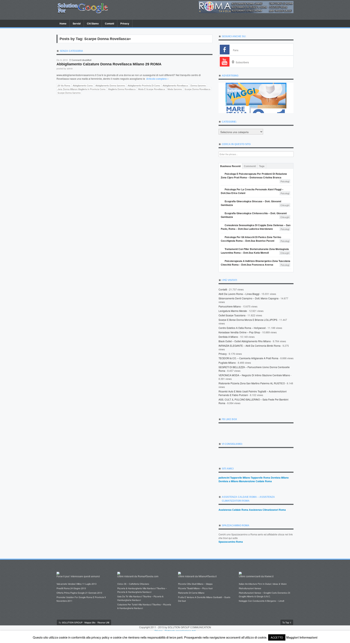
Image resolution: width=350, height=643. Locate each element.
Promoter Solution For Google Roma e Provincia (80, 597)
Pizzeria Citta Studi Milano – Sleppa (195, 583)
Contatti (109, 23)
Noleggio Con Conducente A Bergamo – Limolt (261, 600)
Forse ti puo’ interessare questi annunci (78, 576)
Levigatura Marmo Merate (233, 310)
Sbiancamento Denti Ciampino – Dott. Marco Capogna (249, 298)
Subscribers (240, 62)
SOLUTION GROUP (72, 622)
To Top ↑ (286, 622)
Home (63, 23)
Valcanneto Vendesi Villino (69, 583)
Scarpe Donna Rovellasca (197, 89)
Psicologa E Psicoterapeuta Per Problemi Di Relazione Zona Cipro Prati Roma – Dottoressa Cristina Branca (254, 175)
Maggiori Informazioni (301, 637)
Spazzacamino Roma (231, 541)
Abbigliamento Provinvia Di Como (144, 85)
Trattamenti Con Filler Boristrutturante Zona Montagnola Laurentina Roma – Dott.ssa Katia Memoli (255, 250)
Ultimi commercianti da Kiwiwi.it (256, 576)
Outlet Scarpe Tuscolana (232, 315)
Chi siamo (93, 23)
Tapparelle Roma (260, 477)
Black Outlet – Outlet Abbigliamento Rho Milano (245, 341)
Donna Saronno (198, 85)
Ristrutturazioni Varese (250, 588)
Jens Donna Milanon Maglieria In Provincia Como (82, 89)
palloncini (224, 477)
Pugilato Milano (227, 362)
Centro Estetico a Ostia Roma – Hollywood (242, 327)
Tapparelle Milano (240, 477)
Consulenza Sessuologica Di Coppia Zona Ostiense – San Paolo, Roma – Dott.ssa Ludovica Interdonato (255, 227)
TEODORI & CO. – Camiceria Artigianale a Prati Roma (248, 358)
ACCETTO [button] (277, 637)
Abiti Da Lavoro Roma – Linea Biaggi (239, 294)
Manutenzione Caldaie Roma (255, 481)
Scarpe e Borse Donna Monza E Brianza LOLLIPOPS (248, 319)
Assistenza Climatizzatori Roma (267, 510)
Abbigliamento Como (83, 85)
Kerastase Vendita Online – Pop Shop (239, 332)
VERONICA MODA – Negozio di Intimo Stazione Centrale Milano (254, 375)
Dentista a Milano (228, 336)
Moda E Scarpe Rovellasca (151, 89)
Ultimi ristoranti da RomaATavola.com (137, 576)
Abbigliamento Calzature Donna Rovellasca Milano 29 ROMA (109, 64)
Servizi (77, 23)
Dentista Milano (280, 477)
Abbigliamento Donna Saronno (110, 85)
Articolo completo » (157, 79)
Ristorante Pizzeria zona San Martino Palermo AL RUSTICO (252, 383)
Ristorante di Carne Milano (191, 592)
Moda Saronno (175, 89)
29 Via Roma (64, 85)
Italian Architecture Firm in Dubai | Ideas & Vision (263, 583)
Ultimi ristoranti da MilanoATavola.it (197, 576)
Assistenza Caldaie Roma (233, 510)
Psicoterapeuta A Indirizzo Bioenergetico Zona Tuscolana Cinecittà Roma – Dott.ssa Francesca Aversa (255, 262)
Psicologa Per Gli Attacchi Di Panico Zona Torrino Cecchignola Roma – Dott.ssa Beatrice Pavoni (251, 239)
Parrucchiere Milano (230, 306)
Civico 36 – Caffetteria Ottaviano (133, 583)
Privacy (124, 23)
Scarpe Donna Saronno (69, 92)
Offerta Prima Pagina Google (71, 592)
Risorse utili (103, 622)
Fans (235, 50)
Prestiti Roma (63, 588)
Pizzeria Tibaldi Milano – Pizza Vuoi (195, 588)
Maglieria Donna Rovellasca (122, 89)
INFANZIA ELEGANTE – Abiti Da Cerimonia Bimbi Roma (250, 345)
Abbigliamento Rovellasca (175, 85)
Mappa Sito (89, 622)
